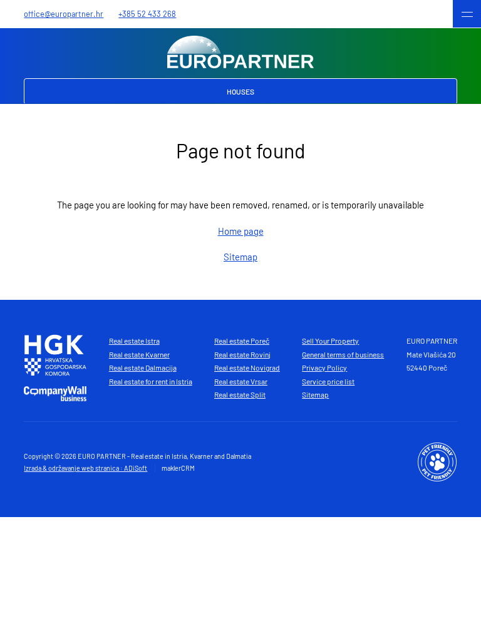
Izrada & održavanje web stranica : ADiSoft (85, 468)
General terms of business (343, 354)
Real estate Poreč (241, 340)
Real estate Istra (134, 340)
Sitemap (240, 256)
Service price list (328, 381)
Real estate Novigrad (247, 367)
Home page (241, 231)
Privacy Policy (324, 367)
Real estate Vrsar (240, 381)
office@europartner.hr (63, 14)
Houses (240, 91)
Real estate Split (240, 394)
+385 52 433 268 (147, 14)
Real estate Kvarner (139, 354)
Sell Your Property (330, 340)
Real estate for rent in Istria (150, 381)
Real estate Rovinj (242, 354)
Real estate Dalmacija (143, 367)
